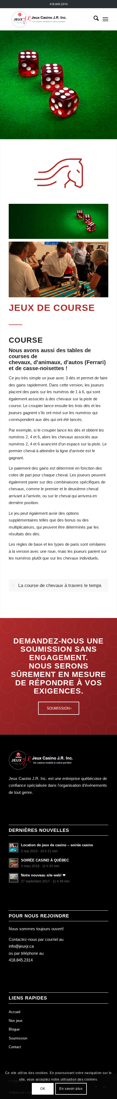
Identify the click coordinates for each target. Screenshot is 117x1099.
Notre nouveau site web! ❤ (43, 875)
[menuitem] (93, 19)
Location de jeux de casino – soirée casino (57, 845)
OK (42, 1089)
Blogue (14, 1029)
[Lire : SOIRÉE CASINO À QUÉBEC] (14, 863)
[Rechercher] (93, 19)
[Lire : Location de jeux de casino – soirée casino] (14, 848)
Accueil (14, 1012)
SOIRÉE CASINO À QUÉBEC (45, 860)
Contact (15, 1047)
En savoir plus (70, 1089)
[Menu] (105, 19)
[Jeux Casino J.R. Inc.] (48, 19)
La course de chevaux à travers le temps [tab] (59, 585)
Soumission (18, 1038)
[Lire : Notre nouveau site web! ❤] (14, 878)
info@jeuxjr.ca (21, 946)
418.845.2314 (21, 960)
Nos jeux (16, 1021)
